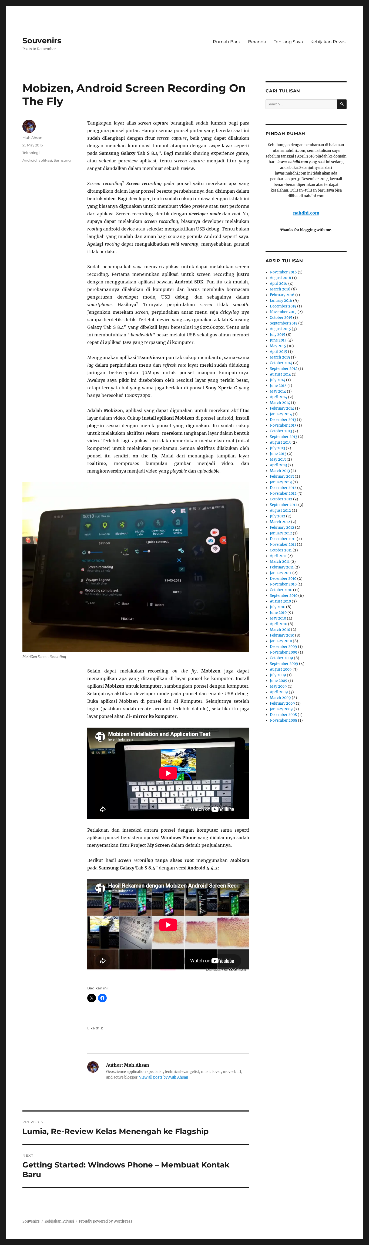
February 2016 (282, 295)
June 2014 (278, 385)
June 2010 (278, 612)
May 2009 (278, 686)
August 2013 (280, 442)
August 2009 (281, 669)
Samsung (62, 160)
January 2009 (281, 709)
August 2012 (280, 510)
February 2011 (282, 567)
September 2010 (283, 595)
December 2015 (283, 306)
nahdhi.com (306, 213)
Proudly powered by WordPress (105, 1221)
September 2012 (283, 505)
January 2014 (281, 414)
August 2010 (280, 601)
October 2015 (281, 317)
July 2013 (277, 448)
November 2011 (283, 544)
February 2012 (282, 527)
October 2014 (281, 363)
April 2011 (278, 556)
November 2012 (283, 493)
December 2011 (283, 539)
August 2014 (280, 374)
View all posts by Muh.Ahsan (163, 1077)
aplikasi (45, 160)
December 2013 (283, 419)
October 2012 (281, 499)
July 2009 (278, 675)
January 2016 (281, 300)
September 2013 (283, 436)
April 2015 (278, 351)
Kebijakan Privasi (328, 41)
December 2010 (283, 578)
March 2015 (280, 357)
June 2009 (278, 680)
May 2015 (278, 346)
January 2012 (281, 533)
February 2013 (282, 476)
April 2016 (278, 283)
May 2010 (278, 618)
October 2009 (281, 658)
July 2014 (277, 380)
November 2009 (283, 652)
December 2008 (283, 714)
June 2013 (278, 453)
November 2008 (283, 720)
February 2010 (282, 635)
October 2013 (281, 431)
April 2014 (278, 397)
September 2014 (283, 368)
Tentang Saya (288, 41)
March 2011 (280, 561)
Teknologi (31, 152)
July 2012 (277, 516)
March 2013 (280, 470)
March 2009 (280, 697)
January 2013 (281, 482)
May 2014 (278, 391)
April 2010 (278, 624)
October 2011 (281, 550)
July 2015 (277, 334)
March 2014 (280, 402)
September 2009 (284, 663)
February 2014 (282, 408)
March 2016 (280, 289)
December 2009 (283, 646)
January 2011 (280, 573)
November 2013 (283, 425)
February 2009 (282, 703)
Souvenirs (41, 40)
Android (29, 160)
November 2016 (283, 272)
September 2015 (283, 323)
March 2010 (280, 629)
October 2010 (281, 590)
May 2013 (278, 459)
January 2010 (281, 641)
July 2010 (277, 607)
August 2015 (280, 329)
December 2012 (283, 488)
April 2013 (278, 465)
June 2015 (278, 340)
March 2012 (280, 522)
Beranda (257, 41)
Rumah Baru (226, 41)
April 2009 (279, 692)
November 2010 (283, 584)
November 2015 (283, 312)
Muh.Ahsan (32, 137)
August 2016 (280, 278)
